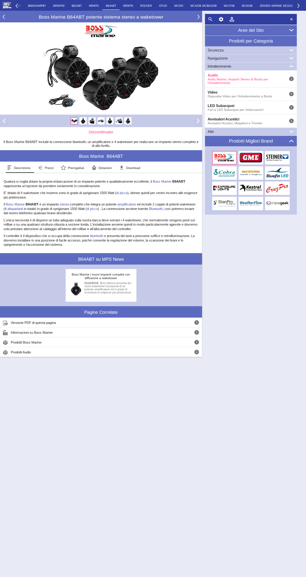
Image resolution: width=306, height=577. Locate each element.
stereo (64, 204)
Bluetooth (156, 209)
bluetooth (96, 236)
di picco (121, 193)
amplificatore (126, 204)
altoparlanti (15, 209)
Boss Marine (162, 181)
